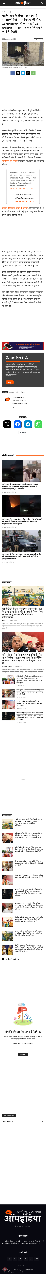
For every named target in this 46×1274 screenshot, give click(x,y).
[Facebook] (12, 73)
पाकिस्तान (18, 392)
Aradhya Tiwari (7, 666)
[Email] (28, 73)
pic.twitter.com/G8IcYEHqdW (21, 188)
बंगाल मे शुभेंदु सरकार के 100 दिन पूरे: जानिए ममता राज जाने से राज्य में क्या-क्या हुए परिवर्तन (29, 703)
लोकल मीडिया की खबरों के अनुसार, (15, 208)
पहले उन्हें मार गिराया (10, 161)
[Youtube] (36, 1259)
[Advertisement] (23, 749)
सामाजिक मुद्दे (5, 605)
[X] (18, 73)
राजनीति (4, 651)
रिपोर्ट (3, 11)
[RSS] (20, 1259)
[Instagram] (15, 1259)
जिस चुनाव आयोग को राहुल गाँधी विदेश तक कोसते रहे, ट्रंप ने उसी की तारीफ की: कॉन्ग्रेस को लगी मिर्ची (30, 692)
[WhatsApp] (33, 73)
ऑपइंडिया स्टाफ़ (38, 39)
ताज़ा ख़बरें (7, 814)
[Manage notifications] (5, 1269)
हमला (23, 392)
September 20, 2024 (24, 201)
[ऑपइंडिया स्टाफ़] (7, 402)
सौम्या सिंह (4, 620)
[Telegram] (23, 73)
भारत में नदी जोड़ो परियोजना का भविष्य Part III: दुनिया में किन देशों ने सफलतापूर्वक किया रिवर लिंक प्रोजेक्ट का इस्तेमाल (29, 933)
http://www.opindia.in (19, 400)
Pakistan (11, 392)
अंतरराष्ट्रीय (9, 11)
